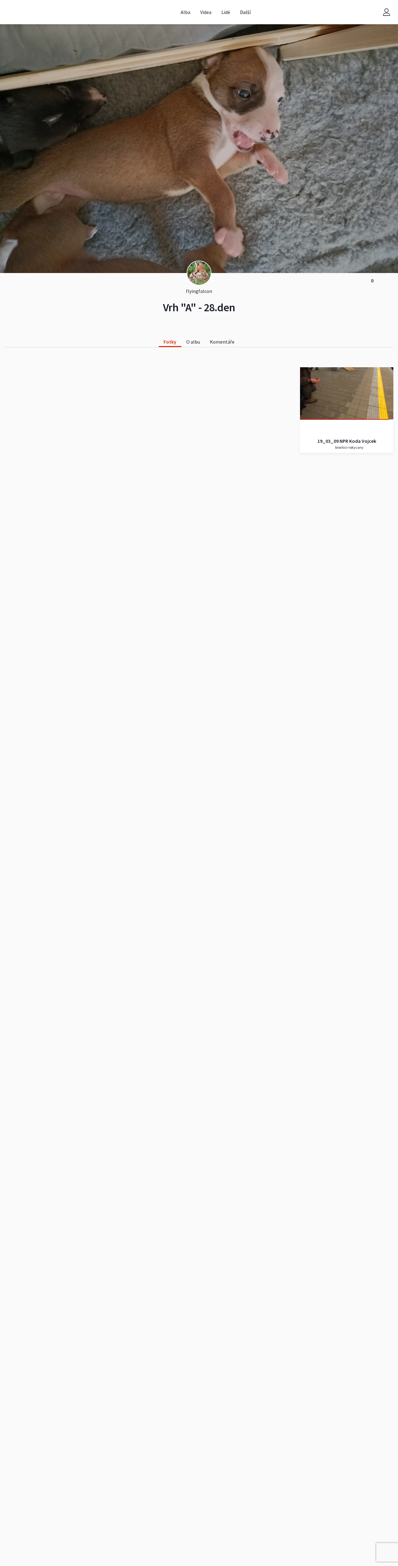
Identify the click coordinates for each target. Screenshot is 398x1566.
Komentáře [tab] (222, 342)
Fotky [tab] (170, 342)
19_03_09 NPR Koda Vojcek (346, 441)
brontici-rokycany (349, 447)
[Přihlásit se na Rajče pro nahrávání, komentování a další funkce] (386, 12)
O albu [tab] (193, 342)
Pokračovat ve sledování (347, 393)
